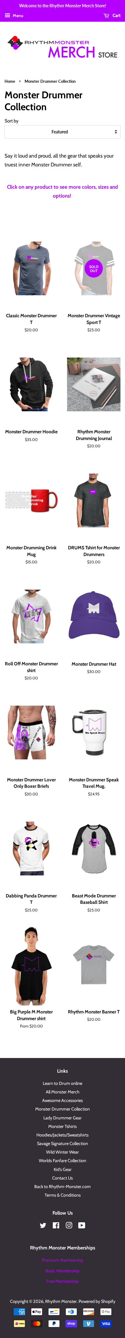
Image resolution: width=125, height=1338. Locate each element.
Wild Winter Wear (62, 1152)
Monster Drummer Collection (62, 1109)
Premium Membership (62, 1260)
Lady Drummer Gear (62, 1118)
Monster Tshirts (62, 1126)
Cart (116, 15)
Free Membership (62, 1281)
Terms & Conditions (63, 1195)
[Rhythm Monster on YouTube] (81, 1226)
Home (10, 81)
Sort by (12, 121)
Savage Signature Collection (62, 1143)
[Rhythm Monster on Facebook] (55, 1226)
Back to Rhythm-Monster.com (62, 1186)
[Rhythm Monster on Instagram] (69, 1226)
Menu (17, 15)
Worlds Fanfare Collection (62, 1160)
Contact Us (62, 1178)
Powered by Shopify (97, 1301)
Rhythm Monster (61, 1301)
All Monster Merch (62, 1092)
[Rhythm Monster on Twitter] (43, 1226)
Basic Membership (62, 1271)
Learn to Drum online (62, 1083)
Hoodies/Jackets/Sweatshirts (62, 1135)
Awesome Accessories (62, 1100)
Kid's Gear (63, 1169)
